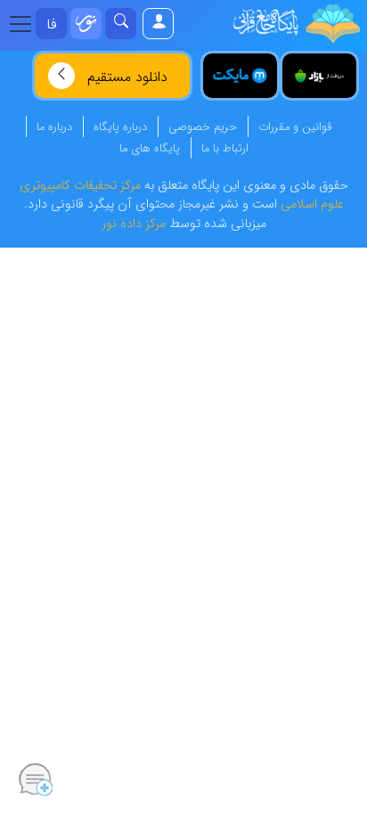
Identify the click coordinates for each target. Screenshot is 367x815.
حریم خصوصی (202, 127)
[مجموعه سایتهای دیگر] (86, 23)
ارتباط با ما (225, 149)
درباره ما (54, 127)
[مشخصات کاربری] (157, 23)
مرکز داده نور (134, 224)
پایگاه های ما (149, 149)
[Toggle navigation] (26, 24)
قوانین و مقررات (294, 127)
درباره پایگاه (120, 127)
